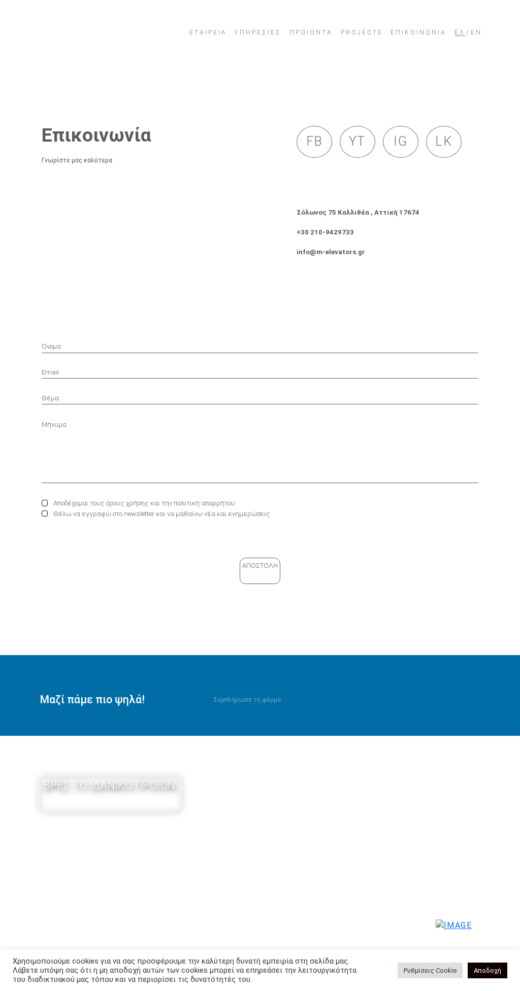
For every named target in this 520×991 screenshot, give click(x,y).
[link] (104, 32)
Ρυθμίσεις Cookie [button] (430, 970)
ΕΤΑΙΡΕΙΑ (208, 33)
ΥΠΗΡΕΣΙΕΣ (258, 33)
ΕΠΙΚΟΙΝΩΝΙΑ (418, 33)
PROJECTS (361, 33)
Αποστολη (260, 565)
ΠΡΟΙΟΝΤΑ (311, 33)
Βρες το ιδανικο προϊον (109, 785)
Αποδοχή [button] (487, 970)
